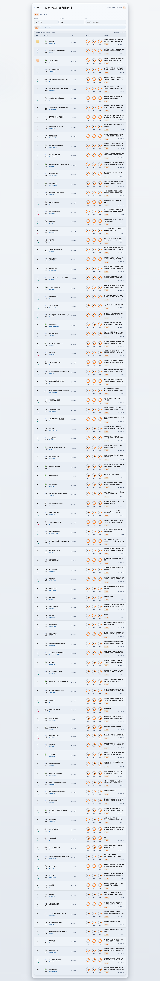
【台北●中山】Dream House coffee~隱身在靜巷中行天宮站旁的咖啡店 (114, 809)
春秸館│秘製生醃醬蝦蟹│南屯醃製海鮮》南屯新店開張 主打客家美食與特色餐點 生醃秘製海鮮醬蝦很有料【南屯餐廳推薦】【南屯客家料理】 (114, 286)
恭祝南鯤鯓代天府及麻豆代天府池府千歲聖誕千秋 (114, 568)
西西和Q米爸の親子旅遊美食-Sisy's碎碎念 (59, 315)
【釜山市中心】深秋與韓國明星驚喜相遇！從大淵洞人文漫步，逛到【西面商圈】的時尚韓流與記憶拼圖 (114, 828)
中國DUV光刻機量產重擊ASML (112, 921)
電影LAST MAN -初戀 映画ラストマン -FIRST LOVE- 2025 (114, 623)
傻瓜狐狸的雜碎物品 (54, 211)
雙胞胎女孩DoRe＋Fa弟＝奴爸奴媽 (59, 164)
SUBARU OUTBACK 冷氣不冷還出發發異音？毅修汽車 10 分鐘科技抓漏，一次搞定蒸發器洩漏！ (113, 893)
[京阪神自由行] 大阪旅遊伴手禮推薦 (113, 726)
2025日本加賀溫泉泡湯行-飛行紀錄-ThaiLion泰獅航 (113, 530)
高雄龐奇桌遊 (53, 324)
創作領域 (62, 19)
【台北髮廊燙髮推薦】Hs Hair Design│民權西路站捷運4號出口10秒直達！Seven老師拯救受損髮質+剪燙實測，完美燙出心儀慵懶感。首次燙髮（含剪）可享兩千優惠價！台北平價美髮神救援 (114, 912)
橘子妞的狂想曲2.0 (54, 847)
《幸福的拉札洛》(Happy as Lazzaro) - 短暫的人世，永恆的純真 (113, 437)
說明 (45, 14)
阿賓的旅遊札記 (53, 297)
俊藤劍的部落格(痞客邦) (56, 126)
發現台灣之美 (53, 969)
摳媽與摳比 (52, 352)
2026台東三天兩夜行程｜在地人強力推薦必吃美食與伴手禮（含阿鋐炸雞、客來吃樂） (114, 267)
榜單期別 (36, 19)
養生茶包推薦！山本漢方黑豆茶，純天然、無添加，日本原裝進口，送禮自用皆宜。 (114, 549)
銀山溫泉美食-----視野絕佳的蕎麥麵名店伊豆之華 (113, 762)
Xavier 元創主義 (53, 727)
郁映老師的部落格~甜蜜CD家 (57, 643)
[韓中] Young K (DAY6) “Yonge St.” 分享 (112, 399)
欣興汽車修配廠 (53, 475)
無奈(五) (106, 837)
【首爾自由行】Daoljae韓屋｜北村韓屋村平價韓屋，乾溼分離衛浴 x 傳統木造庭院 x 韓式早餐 (114, 605)
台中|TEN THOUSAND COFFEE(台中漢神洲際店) (113, 172)
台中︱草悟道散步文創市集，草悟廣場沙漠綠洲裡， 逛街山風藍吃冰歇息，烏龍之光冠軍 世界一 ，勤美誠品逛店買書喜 (114, 342)
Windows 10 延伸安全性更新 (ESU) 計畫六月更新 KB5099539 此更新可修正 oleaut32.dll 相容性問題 (114, 210)
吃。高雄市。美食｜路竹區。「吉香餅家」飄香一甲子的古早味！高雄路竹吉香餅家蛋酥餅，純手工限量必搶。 (114, 69)
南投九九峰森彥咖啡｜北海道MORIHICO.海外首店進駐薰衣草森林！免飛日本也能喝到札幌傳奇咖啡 (113, 87)
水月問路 (51, 428)
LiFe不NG (52, 754)
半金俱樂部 (52, 597)
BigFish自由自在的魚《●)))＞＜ (58, 931)
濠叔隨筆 (51, 885)
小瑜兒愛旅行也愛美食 (55, 409)
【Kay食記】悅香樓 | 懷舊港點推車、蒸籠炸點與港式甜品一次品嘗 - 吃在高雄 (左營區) (114, 277)
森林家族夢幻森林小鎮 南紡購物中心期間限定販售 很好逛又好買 (113, 97)
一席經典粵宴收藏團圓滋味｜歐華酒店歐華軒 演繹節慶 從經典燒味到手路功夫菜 (114, 154)
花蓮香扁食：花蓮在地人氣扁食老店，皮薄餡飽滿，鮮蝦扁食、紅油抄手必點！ (114, 78)
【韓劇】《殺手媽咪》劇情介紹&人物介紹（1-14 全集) (113, 220)
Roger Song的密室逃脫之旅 (57, 447)
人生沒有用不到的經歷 (55, 922)
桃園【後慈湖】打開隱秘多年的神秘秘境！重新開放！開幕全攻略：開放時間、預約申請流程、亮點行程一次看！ (114, 116)
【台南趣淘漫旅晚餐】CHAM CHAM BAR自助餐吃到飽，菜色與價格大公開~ (114, 903)
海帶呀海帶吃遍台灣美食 (56, 503)
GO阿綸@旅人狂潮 (54, 287)
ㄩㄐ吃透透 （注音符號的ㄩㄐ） (58, 653)
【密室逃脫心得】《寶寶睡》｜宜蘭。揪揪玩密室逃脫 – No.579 (113, 446)
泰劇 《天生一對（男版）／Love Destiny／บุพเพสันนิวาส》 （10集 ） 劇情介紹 (113, 239)
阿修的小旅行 (53, 183)
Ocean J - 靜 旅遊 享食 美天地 (57, 913)
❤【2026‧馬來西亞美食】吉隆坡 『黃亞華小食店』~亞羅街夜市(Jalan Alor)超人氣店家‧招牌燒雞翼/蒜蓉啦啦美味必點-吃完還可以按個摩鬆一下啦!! (114, 781)
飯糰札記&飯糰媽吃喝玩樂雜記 (57, 782)
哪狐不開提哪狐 (53, 718)
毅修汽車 (51, 894)
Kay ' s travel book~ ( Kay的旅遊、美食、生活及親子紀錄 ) (59, 278)
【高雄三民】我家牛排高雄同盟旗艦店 (114, 735)
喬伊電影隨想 (53, 624)
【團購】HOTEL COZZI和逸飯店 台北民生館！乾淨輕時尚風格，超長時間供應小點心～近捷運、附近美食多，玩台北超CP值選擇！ (114, 163)
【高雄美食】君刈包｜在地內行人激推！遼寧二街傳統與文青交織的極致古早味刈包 (114, 258)
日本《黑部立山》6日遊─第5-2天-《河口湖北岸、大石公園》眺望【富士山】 (114, 296)
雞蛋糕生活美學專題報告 (56, 145)
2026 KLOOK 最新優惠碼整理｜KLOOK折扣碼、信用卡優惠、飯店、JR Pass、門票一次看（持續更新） (113, 389)
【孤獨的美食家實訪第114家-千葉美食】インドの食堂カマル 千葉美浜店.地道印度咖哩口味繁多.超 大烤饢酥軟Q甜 (113, 106)
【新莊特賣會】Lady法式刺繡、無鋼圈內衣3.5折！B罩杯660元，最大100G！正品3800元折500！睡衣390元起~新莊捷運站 (113, 314)
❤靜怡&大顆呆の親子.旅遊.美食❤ (58, 79)
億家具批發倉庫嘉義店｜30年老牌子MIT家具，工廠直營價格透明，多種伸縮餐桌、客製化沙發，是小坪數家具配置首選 (114, 661)
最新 (36, 14)
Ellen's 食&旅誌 (53, 306)
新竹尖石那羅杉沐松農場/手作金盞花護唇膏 (113, 930)
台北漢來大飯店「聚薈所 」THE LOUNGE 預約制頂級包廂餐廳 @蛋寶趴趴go (113, 819)
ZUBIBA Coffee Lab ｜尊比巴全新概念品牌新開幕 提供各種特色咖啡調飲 (113, 652)
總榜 (37, 27)
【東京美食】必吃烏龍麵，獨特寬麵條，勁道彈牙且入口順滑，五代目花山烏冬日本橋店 (114, 800)
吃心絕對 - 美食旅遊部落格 (56, 691)
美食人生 (51, 875)
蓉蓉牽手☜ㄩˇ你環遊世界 (56, 117)
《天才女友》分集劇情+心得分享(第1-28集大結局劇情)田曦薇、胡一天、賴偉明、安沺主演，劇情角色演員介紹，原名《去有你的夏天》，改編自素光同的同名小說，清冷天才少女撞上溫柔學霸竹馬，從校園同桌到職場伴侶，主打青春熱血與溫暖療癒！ (114, 59)
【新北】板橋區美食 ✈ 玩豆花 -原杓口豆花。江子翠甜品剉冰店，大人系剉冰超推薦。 (114, 699)
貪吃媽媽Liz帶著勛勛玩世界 (57, 381)
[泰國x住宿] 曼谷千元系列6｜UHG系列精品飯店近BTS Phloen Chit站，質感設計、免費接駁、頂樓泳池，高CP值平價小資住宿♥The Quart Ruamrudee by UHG (113, 671)
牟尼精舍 (51, 615)
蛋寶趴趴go (52, 820)
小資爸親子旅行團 (54, 904)
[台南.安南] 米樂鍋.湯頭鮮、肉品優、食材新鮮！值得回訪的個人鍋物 (113, 483)
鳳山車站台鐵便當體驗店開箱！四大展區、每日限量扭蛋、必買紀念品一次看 (114, 689)
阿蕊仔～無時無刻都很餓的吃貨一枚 (59, 856)
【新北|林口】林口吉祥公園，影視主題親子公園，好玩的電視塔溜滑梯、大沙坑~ (114, 182)
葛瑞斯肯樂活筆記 (54, 736)
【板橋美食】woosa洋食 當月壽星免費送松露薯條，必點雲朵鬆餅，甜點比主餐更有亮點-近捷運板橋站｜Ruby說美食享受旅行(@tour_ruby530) (114, 361)
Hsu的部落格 (52, 838)
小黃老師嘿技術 (53, 230)
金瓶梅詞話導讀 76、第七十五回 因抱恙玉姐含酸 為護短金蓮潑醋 (113, 884)
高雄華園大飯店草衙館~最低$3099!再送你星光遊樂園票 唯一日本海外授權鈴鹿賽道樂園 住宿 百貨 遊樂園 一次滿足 (114, 351)
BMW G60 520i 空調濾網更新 (111, 474)
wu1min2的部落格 (54, 709)
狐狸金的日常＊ (53, 634)
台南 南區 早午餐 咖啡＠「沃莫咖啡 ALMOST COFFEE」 (113, 846)
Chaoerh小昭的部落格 (55, 249)
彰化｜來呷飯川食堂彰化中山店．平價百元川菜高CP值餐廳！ (114, 502)
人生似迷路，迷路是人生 (56, 343)
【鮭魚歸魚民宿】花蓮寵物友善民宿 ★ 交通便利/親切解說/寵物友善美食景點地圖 (114, 874)
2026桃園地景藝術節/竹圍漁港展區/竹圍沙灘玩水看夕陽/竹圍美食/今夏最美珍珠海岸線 (114, 191)
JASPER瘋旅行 (53, 801)
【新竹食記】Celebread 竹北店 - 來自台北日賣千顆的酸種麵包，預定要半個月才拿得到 (114, 144)
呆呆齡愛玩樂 (53, 268)
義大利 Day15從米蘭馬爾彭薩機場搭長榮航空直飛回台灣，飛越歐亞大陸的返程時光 (114, 642)
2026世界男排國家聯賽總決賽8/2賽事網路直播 (114, 418)
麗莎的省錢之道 (53, 950)
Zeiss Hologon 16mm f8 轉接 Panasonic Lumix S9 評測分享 (112, 511)
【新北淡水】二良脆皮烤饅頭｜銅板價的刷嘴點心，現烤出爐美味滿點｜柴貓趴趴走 (114, 578)
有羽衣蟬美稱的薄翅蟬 (110, 791)
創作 (46, 27)
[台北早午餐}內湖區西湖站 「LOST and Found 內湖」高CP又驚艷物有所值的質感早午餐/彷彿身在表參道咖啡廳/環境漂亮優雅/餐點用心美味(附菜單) (114, 855)
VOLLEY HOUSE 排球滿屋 (56, 419)
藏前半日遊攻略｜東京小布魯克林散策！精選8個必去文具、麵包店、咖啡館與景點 (113, 959)
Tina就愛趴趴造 (53, 174)
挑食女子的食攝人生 (54, 764)
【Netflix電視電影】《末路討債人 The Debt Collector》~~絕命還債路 (114, 540)
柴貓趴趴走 (52, 579)
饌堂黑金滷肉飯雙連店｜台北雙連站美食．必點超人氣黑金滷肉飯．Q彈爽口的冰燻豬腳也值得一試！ (114, 865)
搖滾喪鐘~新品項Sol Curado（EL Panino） (113, 201)
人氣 (41, 27)
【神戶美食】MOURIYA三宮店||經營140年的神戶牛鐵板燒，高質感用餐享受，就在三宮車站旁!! (114, 521)
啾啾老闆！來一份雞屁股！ (56, 98)
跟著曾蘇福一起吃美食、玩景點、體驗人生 (59, 810)
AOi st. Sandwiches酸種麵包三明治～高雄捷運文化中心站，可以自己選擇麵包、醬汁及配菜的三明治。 (114, 380)
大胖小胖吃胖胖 (53, 606)
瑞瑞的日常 (52, 745)
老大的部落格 (53, 569)
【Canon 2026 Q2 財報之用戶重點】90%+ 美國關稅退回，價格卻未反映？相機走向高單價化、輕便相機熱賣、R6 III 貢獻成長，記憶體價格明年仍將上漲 (114, 135)
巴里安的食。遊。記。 (55, 550)
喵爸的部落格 (53, 484)
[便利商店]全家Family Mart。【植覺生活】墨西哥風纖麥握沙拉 (114, 492)
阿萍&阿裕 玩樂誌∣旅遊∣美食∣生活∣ (59, 371)
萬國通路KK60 (107, 708)
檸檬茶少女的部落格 (54, 400)
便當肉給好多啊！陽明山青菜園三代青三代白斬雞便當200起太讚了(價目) (114, 50)
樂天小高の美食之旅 (54, 70)
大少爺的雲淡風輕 (54, 829)
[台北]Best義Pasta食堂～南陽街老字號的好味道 (114, 587)
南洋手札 (51, 240)
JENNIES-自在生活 (54, 155)
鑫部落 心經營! (53, 136)
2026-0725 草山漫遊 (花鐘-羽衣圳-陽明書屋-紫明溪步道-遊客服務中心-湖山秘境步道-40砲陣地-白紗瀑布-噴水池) (114, 465)
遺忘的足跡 (52, 221)
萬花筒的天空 (53, 588)
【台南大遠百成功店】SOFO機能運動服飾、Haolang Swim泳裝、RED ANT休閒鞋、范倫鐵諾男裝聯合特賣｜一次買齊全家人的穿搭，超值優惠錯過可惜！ (114, 949)
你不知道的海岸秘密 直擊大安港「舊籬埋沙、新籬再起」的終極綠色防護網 (114, 968)
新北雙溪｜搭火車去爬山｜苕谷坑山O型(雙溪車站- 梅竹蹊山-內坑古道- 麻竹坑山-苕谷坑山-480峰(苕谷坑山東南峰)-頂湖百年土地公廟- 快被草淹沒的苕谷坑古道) (114, 753)
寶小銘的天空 (53, 866)
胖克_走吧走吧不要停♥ (55, 672)
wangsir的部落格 (54, 512)
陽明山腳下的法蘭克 (54, 466)
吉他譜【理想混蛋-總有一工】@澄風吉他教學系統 (113, 456)
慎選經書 (106, 614)
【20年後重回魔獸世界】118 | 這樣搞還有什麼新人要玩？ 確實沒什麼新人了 (114, 40)
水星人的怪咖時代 (54, 60)
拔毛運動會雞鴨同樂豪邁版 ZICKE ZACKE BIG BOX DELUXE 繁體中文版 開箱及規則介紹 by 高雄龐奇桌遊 (113, 323)
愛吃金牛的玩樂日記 (54, 531)
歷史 (41, 14)
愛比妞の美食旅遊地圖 (55, 773)
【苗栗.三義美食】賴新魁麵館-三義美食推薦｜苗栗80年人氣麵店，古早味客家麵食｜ (114, 370)
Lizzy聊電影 (52, 438)
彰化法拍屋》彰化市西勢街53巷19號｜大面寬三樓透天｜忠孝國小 (113, 940)
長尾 (50, 27)
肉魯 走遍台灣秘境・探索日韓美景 (58, 88)
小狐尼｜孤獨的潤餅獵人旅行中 (58, 494)
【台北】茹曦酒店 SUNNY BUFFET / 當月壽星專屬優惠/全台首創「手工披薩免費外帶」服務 (113, 408)
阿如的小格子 (53, 259)
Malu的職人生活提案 (55, 960)
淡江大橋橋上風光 (108, 596)
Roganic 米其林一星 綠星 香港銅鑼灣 (114, 305)
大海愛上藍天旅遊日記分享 (56, 192)
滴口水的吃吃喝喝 (54, 202)
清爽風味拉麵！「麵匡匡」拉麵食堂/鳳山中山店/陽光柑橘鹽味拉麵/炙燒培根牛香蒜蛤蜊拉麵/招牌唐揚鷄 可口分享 (114, 717)
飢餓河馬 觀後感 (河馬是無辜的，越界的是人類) (114, 125)
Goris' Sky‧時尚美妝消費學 (57, 51)
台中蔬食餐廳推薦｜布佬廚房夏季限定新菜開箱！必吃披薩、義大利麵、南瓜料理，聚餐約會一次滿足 (114, 633)
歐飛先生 (51, 41)
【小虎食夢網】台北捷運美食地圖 (58, 107)
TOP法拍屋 (52, 941)
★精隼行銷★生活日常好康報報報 (58, 681)
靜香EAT (51, 662)
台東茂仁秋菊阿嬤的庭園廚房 (57, 792)
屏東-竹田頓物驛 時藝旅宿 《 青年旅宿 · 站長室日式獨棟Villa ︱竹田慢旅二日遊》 (114, 248)
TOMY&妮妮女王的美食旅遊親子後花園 (59, 390)
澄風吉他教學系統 (54, 457)
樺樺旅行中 (52, 700)
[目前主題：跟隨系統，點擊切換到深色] (124, 7)
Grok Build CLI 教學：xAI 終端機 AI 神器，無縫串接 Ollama (113, 229)
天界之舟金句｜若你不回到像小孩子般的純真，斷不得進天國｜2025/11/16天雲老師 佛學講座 (114, 427)
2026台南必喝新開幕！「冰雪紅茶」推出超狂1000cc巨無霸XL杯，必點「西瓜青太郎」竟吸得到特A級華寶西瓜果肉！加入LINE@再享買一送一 (113, 772)
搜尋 (86, 19)
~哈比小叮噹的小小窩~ (55, 522)
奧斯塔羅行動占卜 (54, 560)
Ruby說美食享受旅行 (55, 362)
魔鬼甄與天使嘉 (53, 334)
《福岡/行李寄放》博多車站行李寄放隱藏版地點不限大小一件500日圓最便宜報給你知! (114, 333)
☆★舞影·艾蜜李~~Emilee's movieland (59, 541)
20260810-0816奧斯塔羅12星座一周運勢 (113, 559)
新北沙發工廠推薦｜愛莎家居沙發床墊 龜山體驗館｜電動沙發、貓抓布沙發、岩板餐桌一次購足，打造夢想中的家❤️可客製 (114, 744)
